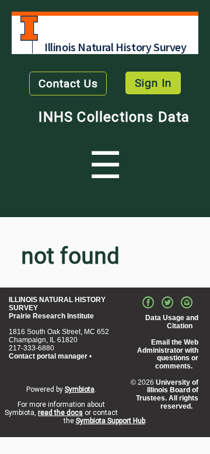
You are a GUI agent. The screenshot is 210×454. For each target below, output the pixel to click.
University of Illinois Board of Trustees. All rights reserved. (167, 394)
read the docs (60, 413)
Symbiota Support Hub (110, 421)
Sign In (153, 83)
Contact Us (68, 83)
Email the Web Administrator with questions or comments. (167, 354)
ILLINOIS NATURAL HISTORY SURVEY (57, 304)
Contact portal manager (48, 356)
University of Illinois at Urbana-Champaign (29, 28)
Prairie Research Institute (51, 316)
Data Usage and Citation (171, 322)
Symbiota (79, 389)
